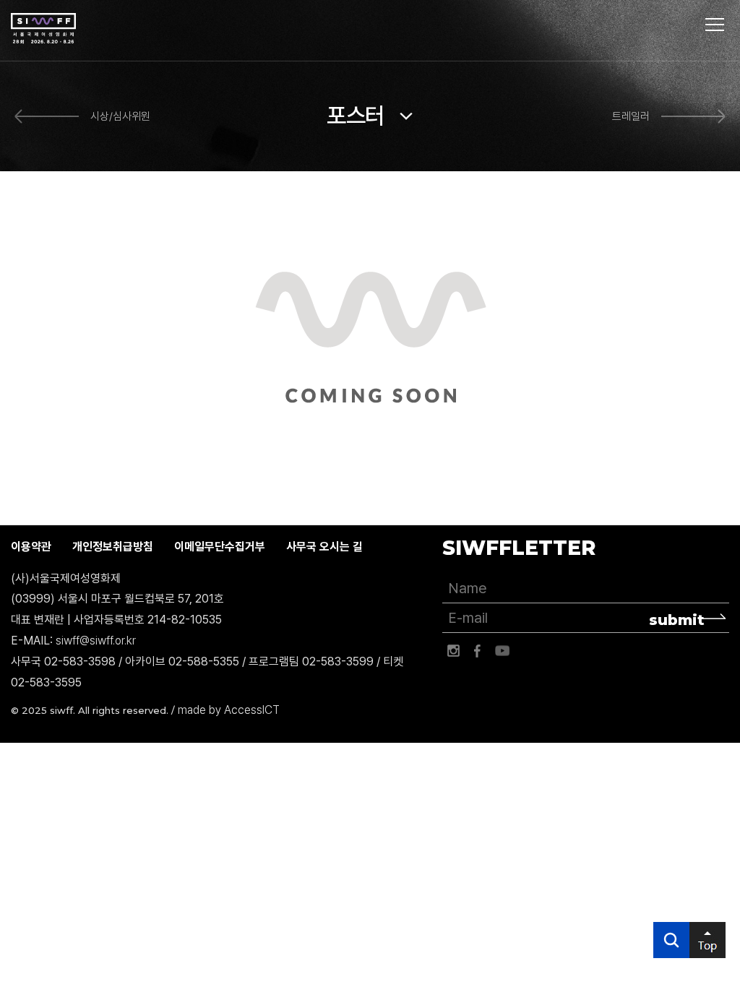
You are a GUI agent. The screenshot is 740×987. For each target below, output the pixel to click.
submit (677, 620)
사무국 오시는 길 (324, 546)
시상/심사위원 (120, 116)
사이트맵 (714, 24)
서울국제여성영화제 (43, 29)
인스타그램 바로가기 (453, 651)
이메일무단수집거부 (219, 546)
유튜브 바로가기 (502, 651)
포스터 (355, 115)
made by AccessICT (229, 710)
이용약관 (31, 546)
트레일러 (631, 116)
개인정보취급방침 (112, 546)
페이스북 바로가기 (477, 651)
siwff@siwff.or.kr (96, 640)
